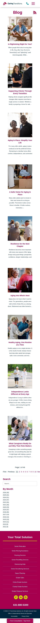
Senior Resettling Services (20, 560)
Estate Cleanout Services (20, 591)
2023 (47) (6, 500)
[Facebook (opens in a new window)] (16, 597)
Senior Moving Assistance (20, 551)
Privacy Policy (25, 616)
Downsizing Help (20, 564)
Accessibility (14, 616)
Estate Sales (20, 577)
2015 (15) (6, 519)
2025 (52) (6, 495)
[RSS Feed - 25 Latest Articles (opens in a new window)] (34, 12)
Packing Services (20, 555)
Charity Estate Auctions (20, 586)
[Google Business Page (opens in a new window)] (26, 597)
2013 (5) (5, 524)
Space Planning (20, 573)
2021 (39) (6, 505)
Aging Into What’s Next (20, 296)
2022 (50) (6, 502)
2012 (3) (5, 527)
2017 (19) (6, 514)
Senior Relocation (20, 546)
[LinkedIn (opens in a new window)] (21, 597)
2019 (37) (6, 509)
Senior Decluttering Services (20, 569)
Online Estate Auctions (20, 582)
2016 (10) (6, 517)
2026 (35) (6, 492)
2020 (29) (6, 507)
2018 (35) (6, 512)
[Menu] (33, 3)
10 (35, 472)
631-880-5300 (20, 605)
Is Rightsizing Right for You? (20, 44)
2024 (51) (6, 497)
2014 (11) (6, 522)
